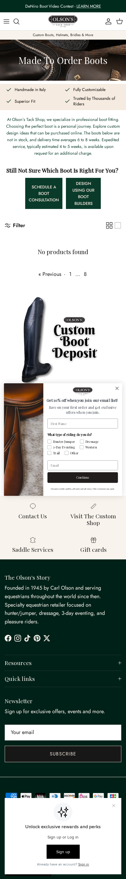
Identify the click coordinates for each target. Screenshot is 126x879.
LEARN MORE (88, 6)
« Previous (49, 274)
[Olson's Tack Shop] (63, 21)
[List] (117, 225)
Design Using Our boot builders (83, 193)
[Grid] (109, 225)
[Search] (19, 21)
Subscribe (63, 753)
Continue (82, 477)
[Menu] (6, 21)
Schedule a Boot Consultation (44, 193)
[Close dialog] (117, 388)
